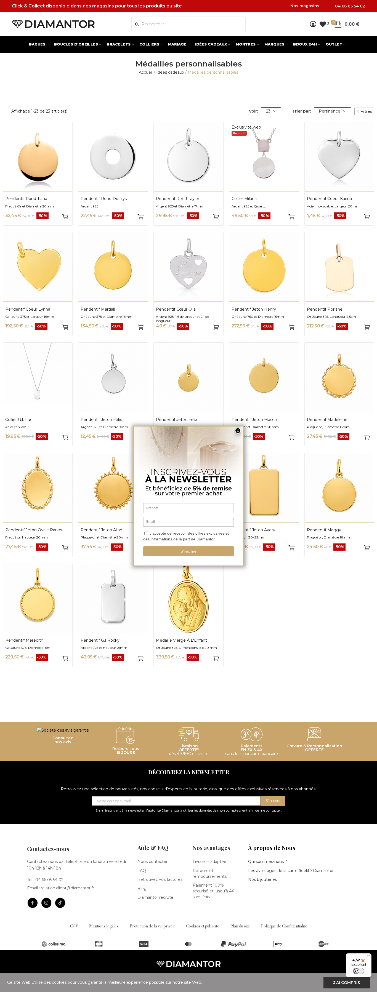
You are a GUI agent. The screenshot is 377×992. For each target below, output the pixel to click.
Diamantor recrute (155, 897)
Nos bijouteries (262, 879)
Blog (142, 888)
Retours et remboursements (210, 873)
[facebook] (32, 902)
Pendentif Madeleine (327, 419)
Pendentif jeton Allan (101, 529)
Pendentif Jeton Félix (101, 419)
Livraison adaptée (209, 861)
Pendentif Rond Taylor (177, 198)
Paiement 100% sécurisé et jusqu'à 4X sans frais (213, 891)
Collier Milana (244, 198)
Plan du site (240, 926)
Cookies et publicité (202, 926)
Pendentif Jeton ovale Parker (34, 529)
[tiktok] (60, 902)
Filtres (366, 111)
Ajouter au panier (65, 217)
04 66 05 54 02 (49, 879)
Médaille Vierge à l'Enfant (181, 640)
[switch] (358, 971)
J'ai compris (346, 982)
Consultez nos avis (62, 739)
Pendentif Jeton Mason (254, 419)
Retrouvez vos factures (159, 879)
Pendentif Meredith (24, 640)
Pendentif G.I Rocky (100, 640)
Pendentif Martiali (98, 309)
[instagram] (46, 902)
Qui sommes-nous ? (267, 861)
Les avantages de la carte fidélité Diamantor (291, 870)
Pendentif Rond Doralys (104, 198)
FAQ (141, 870)
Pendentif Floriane (325, 309)
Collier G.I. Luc (18, 419)
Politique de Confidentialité (284, 926)
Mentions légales (104, 926)
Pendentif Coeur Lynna (27, 309)
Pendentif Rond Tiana (26, 198)
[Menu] (368, 956)
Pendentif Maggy (324, 529)
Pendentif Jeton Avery (253, 529)
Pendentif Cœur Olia (176, 309)
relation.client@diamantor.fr (67, 888)
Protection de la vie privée (152, 926)
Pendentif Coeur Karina (329, 198)
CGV (74, 926)
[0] (322, 24)
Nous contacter (152, 861)
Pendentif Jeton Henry (254, 309)
